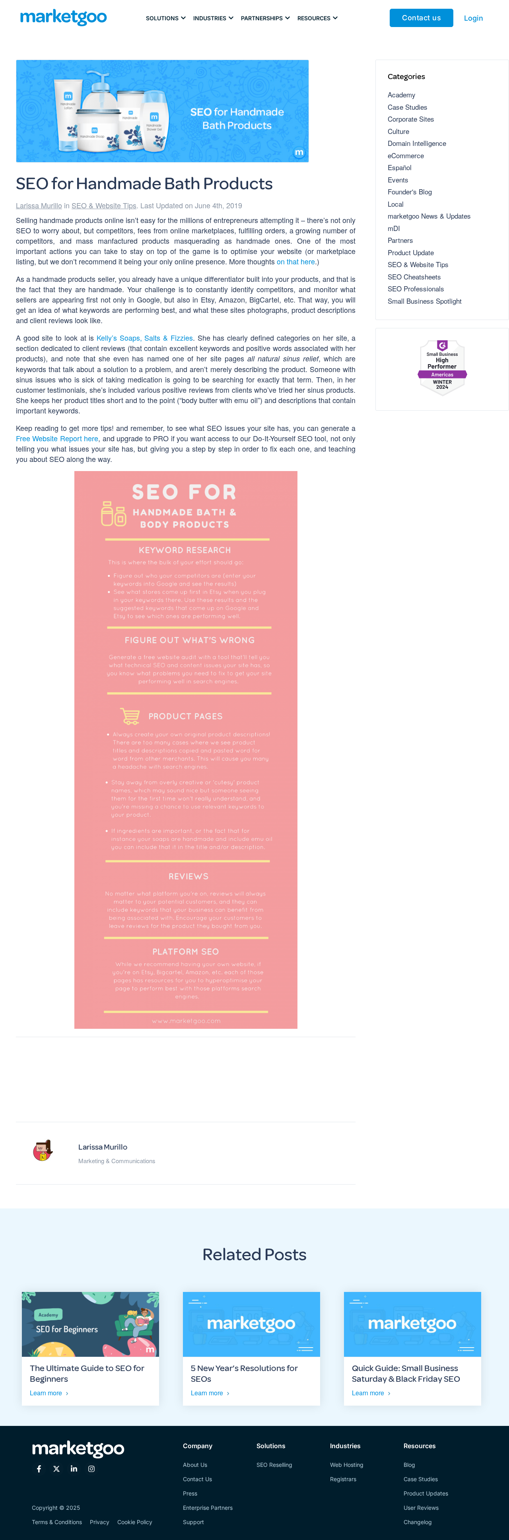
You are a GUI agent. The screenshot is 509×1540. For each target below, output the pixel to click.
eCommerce (406, 155)
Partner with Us (186, 1084)
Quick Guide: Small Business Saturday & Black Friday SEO (406, 1373)
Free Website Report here (57, 438)
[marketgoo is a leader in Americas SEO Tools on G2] (442, 369)
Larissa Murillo (39, 205)
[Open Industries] (231, 18)
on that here (296, 261)
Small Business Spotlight (425, 301)
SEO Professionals (416, 288)
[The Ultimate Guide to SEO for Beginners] (90, 1324)
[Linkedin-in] (74, 1469)
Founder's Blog (410, 191)
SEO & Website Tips (104, 205)
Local (396, 204)
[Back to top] (19, 1521)
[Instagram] (91, 1469)
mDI (394, 228)
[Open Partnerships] (287, 18)
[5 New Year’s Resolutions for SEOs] (251, 1324)
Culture (398, 131)
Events (398, 179)
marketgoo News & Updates (429, 216)
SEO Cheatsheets (414, 276)
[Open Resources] (335, 18)
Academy (402, 94)
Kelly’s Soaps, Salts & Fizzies (145, 337)
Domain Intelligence (417, 143)
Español (400, 167)
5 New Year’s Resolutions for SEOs (244, 1373)
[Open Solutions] (183, 18)
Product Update (411, 252)
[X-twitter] (56, 1469)
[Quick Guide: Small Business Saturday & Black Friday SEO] (412, 1324)
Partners (400, 240)
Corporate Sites (411, 119)
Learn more (46, 1392)
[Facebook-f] (39, 1469)
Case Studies (407, 107)
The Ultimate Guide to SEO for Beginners (87, 1373)
